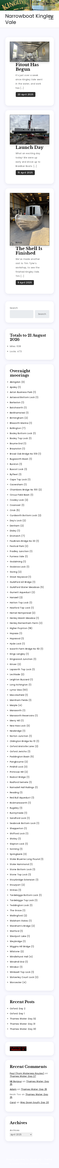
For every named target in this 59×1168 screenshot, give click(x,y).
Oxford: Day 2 (17, 1008)
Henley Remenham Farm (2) (26, 623)
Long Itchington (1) (21, 684)
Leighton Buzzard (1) (21, 679)
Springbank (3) (18, 854)
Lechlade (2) (17, 674)
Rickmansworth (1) (20, 802)
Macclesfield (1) (19, 694)
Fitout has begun (27, 67)
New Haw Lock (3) (20, 725)
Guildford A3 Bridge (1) (23, 582)
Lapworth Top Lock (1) (22, 669)
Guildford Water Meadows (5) (27, 587)
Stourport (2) (17, 884)
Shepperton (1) (18, 828)
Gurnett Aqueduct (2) (22, 592)
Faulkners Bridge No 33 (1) (24, 541)
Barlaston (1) (17, 402)
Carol (13, 1102)
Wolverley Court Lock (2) (24, 977)
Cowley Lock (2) (19, 499)
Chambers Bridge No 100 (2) (26, 489)
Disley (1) (15, 530)
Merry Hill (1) (17, 720)
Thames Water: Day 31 (22, 1023)
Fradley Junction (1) (21, 551)
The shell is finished (29, 251)
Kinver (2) (15, 664)
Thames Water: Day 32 (23, 1018)
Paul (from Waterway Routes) (27, 1073)
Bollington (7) (18, 428)
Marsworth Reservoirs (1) (24, 715)
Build (19, 58)
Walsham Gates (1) (21, 920)
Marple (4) (16, 705)
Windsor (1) (16, 966)
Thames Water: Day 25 (29, 1083)
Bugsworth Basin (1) (21, 458)
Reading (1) (16, 792)
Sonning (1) (16, 848)
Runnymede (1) (18, 812)
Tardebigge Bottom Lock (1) (26, 895)
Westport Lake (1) (20, 936)
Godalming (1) (18, 561)
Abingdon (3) (17, 382)
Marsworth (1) (18, 710)
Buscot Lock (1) (18, 469)
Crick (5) (15, 510)
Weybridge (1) (18, 941)
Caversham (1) (18, 484)
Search (14, 307)
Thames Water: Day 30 (23, 1029)
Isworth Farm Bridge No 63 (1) (26, 648)
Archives (15, 1130)
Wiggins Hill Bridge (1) (22, 946)
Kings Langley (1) (19, 653)
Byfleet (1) (16, 474)
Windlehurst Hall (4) (21, 956)
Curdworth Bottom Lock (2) (26, 515)
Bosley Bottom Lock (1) (23, 433)
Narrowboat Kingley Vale (29, 19)
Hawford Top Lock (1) (22, 607)
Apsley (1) (15, 387)
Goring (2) (16, 571)
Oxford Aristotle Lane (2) (24, 746)
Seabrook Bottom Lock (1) (24, 823)
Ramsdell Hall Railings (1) (24, 787)
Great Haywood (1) (20, 576)
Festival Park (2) (19, 546)
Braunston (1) (17, 448)
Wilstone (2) (17, 951)
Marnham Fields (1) (21, 700)
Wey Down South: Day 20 (34, 1102)
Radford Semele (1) (21, 782)
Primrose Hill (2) (19, 771)
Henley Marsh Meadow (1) (24, 618)
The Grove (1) (18, 910)
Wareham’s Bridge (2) (22, 925)
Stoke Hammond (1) (21, 864)
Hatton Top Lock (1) (21, 602)
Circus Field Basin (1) (21, 494)
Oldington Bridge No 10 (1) (24, 741)
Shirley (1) (15, 838)
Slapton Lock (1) (19, 843)
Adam (13, 1089)
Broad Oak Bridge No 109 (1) (25, 453)
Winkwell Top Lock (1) (22, 972)
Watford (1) (16, 931)
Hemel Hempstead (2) (23, 612)
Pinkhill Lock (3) (19, 766)
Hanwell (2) (16, 597)
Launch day (29, 147)
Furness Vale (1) (19, 556)
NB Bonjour (16, 1081)
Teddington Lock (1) (21, 905)
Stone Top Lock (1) (20, 874)
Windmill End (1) (19, 961)
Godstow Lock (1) (19, 566)
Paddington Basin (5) (22, 756)
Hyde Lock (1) (17, 643)
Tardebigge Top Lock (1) (24, 900)
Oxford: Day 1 (17, 1013)
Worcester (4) (18, 982)
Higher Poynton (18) (21, 628)
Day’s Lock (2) (18, 520)
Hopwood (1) (17, 638)
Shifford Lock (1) (19, 833)
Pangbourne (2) (19, 761)
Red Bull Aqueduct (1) (22, 797)
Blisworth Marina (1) (21, 423)
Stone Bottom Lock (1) (23, 869)
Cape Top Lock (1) (20, 479)
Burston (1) (16, 464)
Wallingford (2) (18, 915)
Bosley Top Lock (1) (21, 438)
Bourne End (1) (18, 443)
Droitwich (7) (17, 535)
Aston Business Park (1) (23, 392)
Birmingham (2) (19, 417)
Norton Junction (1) (21, 736)
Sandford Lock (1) (20, 818)
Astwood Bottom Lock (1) (24, 397)
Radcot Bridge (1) (20, 777)
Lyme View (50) (19, 689)
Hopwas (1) (16, 633)
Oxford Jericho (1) (20, 751)
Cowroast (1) (17, 505)
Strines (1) (15, 890)
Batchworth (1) (18, 407)
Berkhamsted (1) (19, 412)
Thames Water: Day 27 (23, 1076)
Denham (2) (17, 525)
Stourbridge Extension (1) (24, 879)
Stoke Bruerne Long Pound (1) (27, 859)
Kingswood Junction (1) (23, 659)
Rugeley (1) (16, 807)
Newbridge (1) (18, 730)
